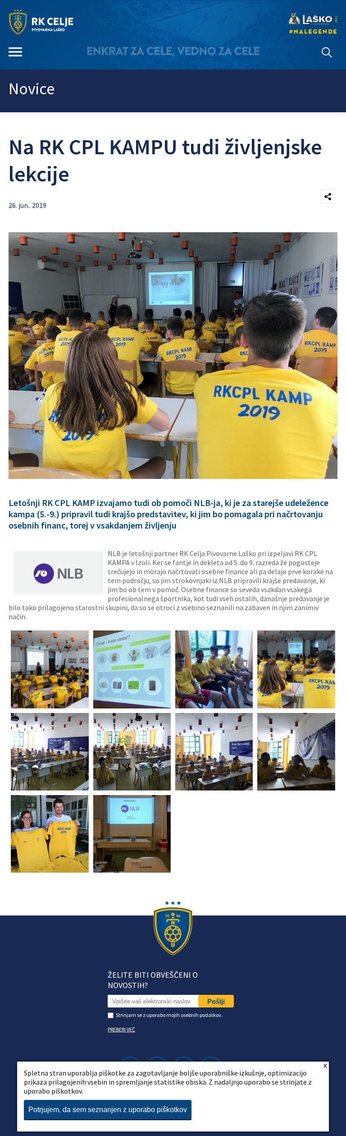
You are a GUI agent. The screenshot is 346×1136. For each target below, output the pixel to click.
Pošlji (216, 1001)
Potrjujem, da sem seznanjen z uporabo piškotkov (107, 1109)
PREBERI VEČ (121, 1029)
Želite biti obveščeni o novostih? (153, 980)
